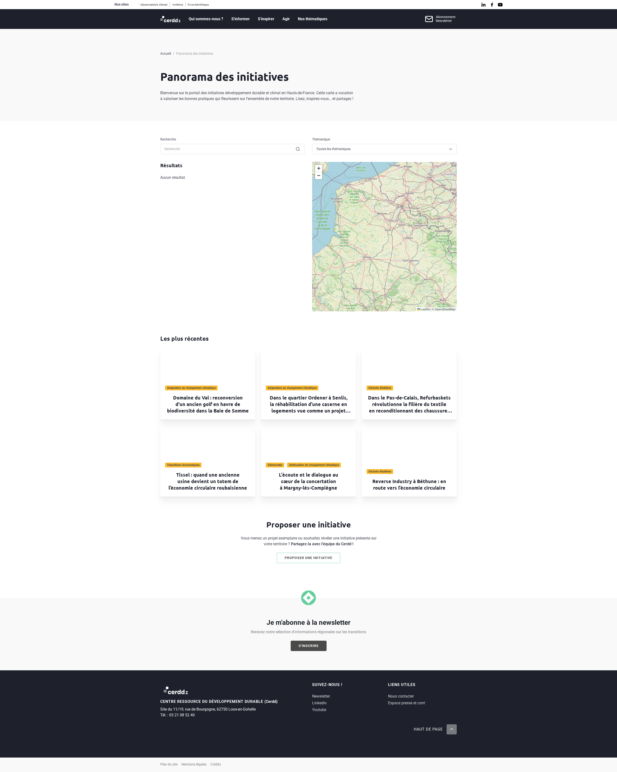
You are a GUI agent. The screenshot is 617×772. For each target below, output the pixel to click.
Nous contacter (401, 696)
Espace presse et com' (406, 703)
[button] (318, 168)
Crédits (215, 764)
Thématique (321, 139)
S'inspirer (266, 19)
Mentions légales (194, 764)
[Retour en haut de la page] (452, 729)
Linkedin (319, 703)
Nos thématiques (312, 19)
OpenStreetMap (445, 309)
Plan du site (169, 764)
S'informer (240, 19)
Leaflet (425, 309)
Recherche (168, 139)
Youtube (319, 709)
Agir (286, 19)
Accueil (165, 53)
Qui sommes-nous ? (206, 19)
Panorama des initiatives (194, 53)
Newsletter (321, 696)
